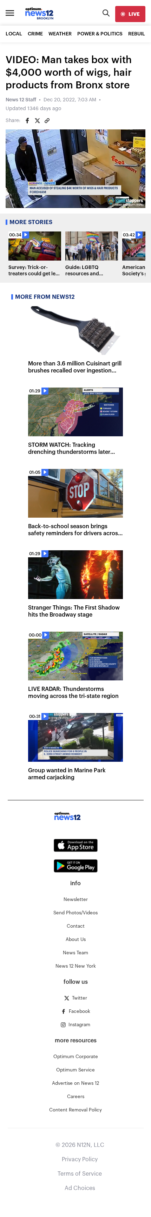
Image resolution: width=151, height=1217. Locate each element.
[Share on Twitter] (37, 120)
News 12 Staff (21, 100)
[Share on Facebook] (27, 120)
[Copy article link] (47, 120)
